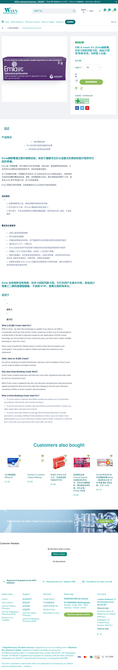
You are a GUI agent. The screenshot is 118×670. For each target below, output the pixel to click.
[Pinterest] (87, 108)
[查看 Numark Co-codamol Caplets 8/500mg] (36, 462)
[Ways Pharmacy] (10, 11)
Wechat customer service (79, 614)
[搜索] (74, 11)
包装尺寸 (78, 68)
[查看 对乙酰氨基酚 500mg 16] (13, 462)
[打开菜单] (3, 22)
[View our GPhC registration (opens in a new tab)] (82, 101)
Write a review (59, 554)
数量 (76, 75)
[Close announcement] (116, 1)
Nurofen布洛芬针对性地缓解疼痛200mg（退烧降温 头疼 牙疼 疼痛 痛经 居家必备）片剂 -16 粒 (104, 480)
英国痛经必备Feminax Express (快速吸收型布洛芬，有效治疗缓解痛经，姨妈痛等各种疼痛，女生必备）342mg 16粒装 (81, 483)
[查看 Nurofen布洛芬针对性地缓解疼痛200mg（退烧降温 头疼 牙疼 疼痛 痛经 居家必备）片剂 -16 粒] (104, 462)
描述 (6, 128)
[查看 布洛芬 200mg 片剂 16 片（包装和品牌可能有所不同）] (59, 462)
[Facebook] (77, 108)
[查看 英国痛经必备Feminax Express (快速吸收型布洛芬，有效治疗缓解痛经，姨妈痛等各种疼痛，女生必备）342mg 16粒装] (81, 462)
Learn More (105, 521)
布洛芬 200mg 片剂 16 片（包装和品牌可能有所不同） (58, 477)
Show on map (103, 608)
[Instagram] (100, 634)
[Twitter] (82, 108)
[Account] (99, 11)
